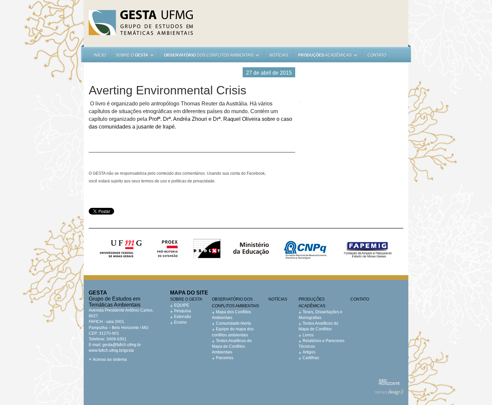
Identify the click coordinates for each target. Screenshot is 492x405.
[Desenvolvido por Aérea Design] (389, 392)
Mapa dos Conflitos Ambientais (231, 315)
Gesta (141, 22)
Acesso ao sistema (110, 359)
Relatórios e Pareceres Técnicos (321, 343)
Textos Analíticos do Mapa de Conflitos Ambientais (232, 346)
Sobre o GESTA (186, 299)
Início (100, 55)
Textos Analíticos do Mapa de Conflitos (318, 326)
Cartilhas (311, 357)
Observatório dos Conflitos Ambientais (235, 302)
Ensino (180, 322)
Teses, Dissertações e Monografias (320, 315)
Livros (308, 335)
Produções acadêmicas (312, 302)
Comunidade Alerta (233, 323)
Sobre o (132, 55)
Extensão (182, 316)
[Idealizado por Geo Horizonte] (389, 382)
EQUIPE (181, 305)
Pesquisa (182, 311)
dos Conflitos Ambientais (209, 55)
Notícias (278, 55)
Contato (376, 55)
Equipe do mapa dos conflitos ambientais (233, 332)
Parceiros (224, 357)
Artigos (309, 352)
